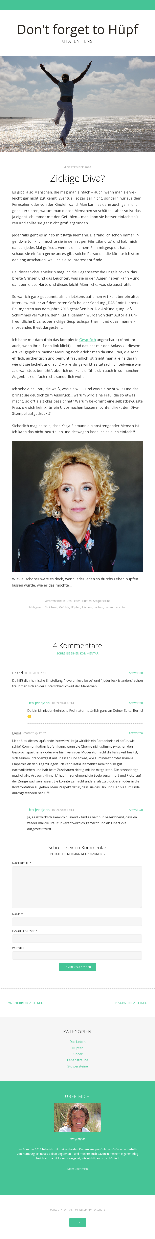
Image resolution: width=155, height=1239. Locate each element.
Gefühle (64, 607)
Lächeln (87, 607)
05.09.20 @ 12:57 (34, 733)
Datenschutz (97, 1209)
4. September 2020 (77, 167)
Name (17, 914)
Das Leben (73, 601)
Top (77, 1222)
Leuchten (120, 607)
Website (18, 948)
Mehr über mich (77, 1169)
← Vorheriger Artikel (23, 1003)
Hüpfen (87, 601)
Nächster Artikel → (133, 1003)
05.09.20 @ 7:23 (35, 673)
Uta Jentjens (38, 702)
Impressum (80, 1209)
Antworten (136, 673)
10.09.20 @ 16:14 (63, 703)
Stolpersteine (101, 601)
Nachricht (21, 863)
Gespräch (87, 339)
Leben (109, 607)
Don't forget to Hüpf (77, 29)
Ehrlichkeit (51, 607)
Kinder (78, 1054)
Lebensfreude (77, 1060)
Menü (77, 5)
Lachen (98, 607)
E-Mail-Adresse (24, 931)
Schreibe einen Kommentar (77, 653)
